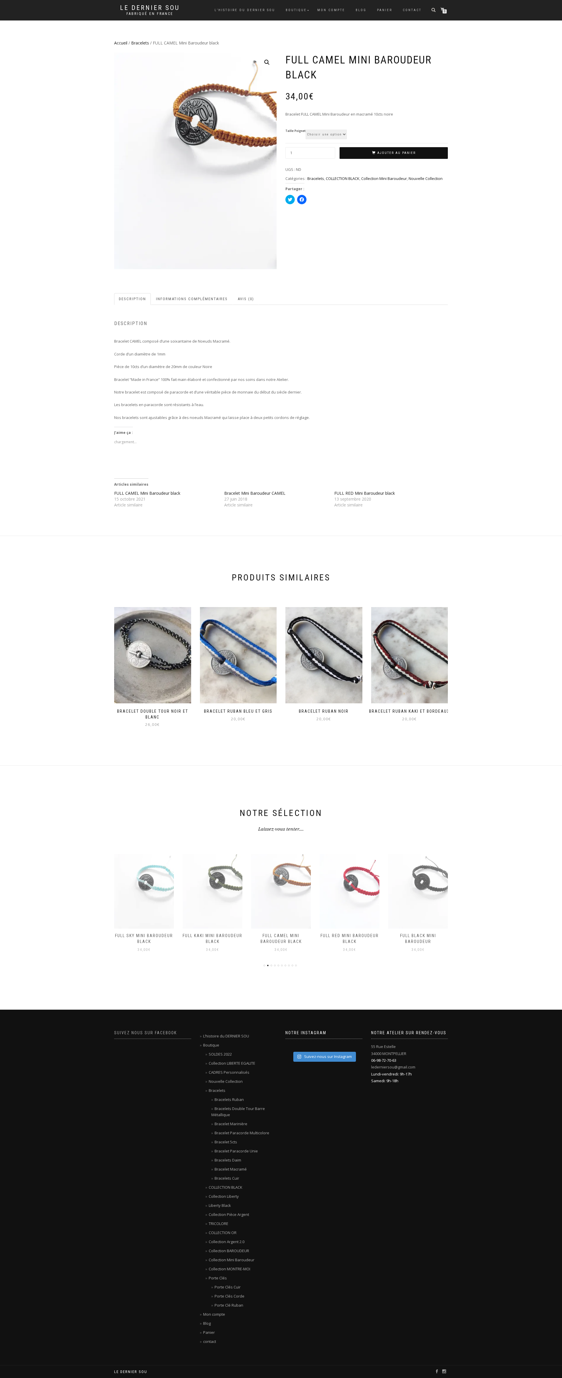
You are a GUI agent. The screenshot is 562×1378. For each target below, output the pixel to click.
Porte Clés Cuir (228, 1287)
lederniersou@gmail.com (393, 1067)
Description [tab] (132, 299)
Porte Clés (218, 1278)
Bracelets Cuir (227, 1178)
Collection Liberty (224, 1196)
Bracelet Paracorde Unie (236, 1151)
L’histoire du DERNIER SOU (245, 10)
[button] (267, 62)
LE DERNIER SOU (150, 7)
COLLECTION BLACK (342, 178)
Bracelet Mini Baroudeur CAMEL (254, 493)
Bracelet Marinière (231, 1123)
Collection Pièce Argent (229, 1214)
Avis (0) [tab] (246, 299)
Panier (384, 10)
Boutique (296, 10)
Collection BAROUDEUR (229, 1250)
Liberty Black (220, 1205)
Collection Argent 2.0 (226, 1241)
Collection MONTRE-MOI (229, 1269)
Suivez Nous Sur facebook (145, 1032)
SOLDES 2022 (220, 1054)
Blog (361, 10)
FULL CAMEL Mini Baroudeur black (147, 493)
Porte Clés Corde (229, 1296)
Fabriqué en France (149, 14)
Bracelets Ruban (229, 1099)
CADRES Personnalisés (229, 1072)
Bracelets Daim (228, 1160)
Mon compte (331, 10)
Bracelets (140, 43)
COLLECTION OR (223, 1232)
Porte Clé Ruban (229, 1305)
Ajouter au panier (396, 153)
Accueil (120, 43)
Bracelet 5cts (226, 1142)
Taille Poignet (295, 131)
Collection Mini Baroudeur (384, 178)
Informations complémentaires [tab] (192, 299)
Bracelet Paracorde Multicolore (242, 1132)
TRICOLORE (218, 1223)
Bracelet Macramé (231, 1169)
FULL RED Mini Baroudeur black (364, 493)
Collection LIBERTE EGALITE (232, 1063)
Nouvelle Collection (426, 178)
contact (412, 10)
